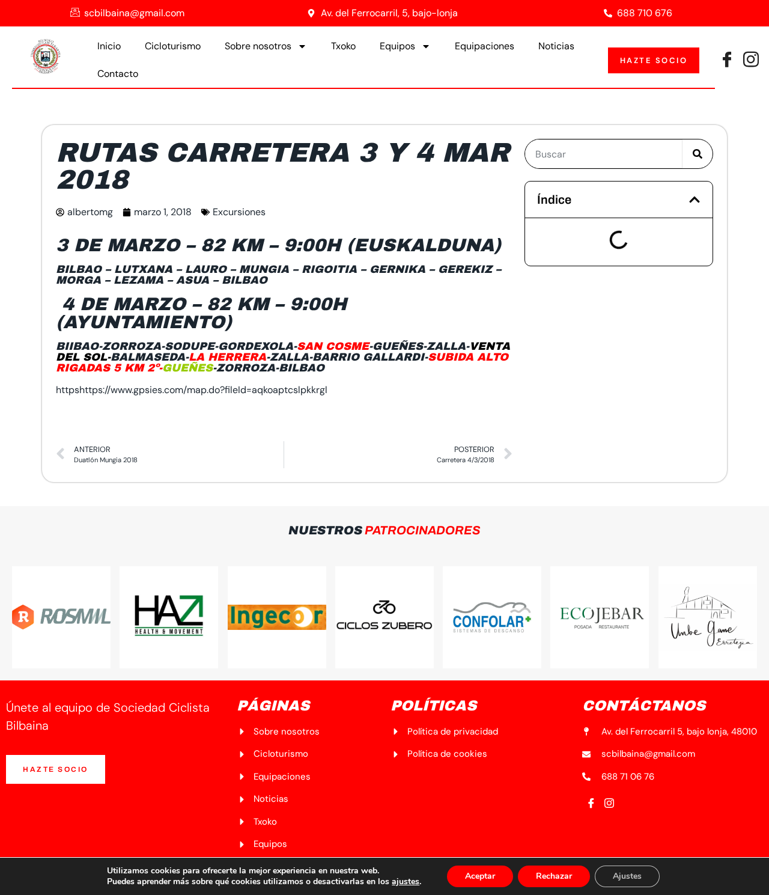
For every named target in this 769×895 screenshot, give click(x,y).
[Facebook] (727, 61)
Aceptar (480, 876)
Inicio (109, 46)
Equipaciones (484, 46)
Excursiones (239, 212)
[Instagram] (609, 804)
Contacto (117, 73)
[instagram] (751, 61)
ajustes (405, 881)
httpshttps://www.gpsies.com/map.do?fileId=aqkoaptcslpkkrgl (191, 389)
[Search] (697, 153)
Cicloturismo (173, 46)
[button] (694, 200)
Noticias (556, 46)
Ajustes (627, 876)
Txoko (343, 46)
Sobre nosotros (258, 46)
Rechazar (554, 876)
